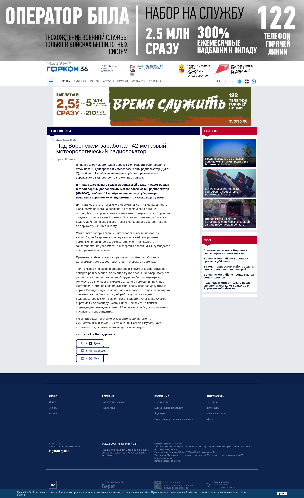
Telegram (212, 402)
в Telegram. (96, 350)
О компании (161, 402)
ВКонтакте (213, 407)
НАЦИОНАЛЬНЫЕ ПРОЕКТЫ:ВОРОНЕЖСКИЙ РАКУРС (242, 69)
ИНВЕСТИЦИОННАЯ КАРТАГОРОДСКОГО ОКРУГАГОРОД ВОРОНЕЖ (199, 70)
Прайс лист (108, 407)
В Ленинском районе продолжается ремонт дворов (228, 276)
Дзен (210, 419)
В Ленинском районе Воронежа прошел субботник (225, 260)
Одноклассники (216, 413)
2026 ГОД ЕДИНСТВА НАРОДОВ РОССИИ (150, 67)
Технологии (60, 131)
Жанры (94, 81)
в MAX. (93, 358)
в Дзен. (93, 343)
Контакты (138, 81)
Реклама (155, 81)
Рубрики (80, 81)
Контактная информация (169, 407)
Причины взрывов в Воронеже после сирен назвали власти (225, 252)
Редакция (160, 413)
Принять (282, 493)
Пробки (122, 81)
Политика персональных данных (173, 419)
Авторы (108, 81)
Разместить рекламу (114, 402)
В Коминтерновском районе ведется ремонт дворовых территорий (229, 268)
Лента (65, 81)
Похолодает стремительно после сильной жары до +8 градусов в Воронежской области (226, 285)
